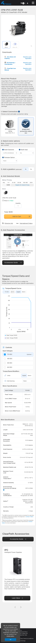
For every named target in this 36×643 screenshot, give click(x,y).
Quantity (18, 203)
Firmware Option (9, 157)
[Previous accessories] (15, 607)
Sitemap (23, 641)
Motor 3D (15, 47)
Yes (31, 169)
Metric (23, 292)
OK (10, 639)
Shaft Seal (24, 150)
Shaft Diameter (9, 150)
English (18, 292)
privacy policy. (10, 636)
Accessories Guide (11, 263)
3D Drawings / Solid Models (10, 63)
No (25, 169)
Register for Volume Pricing (22, 185)
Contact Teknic (29, 516)
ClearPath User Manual (10, 69)
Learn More (16, 598)
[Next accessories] (21, 607)
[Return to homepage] (6, 5)
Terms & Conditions (28, 639)
